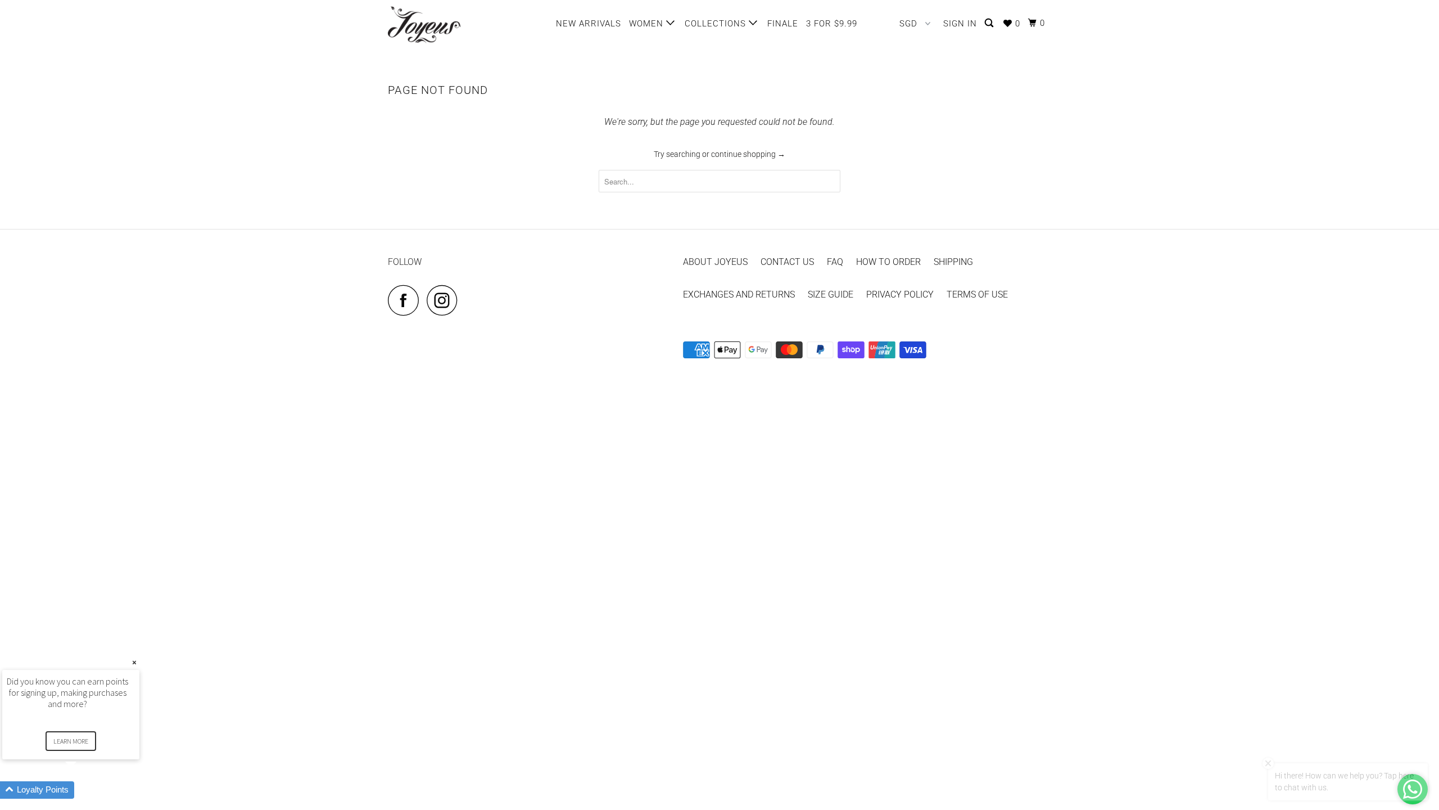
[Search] (990, 23)
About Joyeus (715, 261)
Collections (717, 24)
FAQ (835, 261)
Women (647, 24)
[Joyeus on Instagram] (445, 300)
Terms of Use (977, 294)
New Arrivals (588, 24)
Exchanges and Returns (739, 294)
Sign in (960, 24)
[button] (84, 790)
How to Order (888, 261)
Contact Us (787, 261)
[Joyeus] (445, 25)
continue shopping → (748, 154)
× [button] (134, 662)
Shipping (953, 261)
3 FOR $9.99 (831, 24)
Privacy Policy (900, 294)
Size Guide (830, 294)
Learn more (70, 741)
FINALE (782, 24)
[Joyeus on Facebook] (406, 300)
